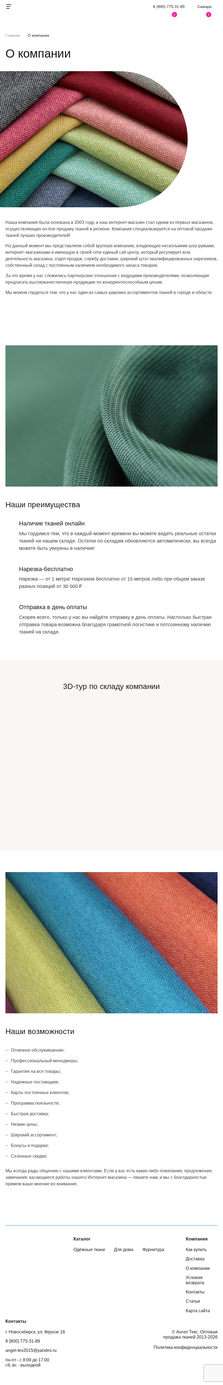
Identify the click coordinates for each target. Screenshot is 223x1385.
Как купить (196, 1249)
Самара (204, 6)
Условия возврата (195, 1280)
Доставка (195, 1258)
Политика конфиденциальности (186, 1347)
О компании (198, 1268)
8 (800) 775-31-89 (169, 6)
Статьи (193, 1301)
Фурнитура (153, 1249)
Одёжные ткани (89, 1249)
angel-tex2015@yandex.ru (31, 1350)
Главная (12, 35)
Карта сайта (198, 1310)
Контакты (195, 1292)
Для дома (123, 1249)
